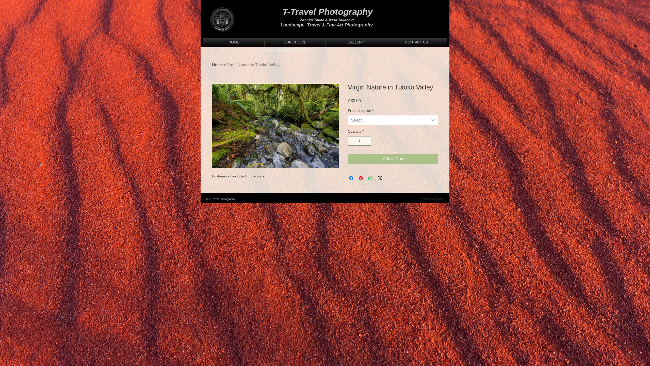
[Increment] (367, 140)
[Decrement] (352, 140)
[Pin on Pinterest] (361, 178)
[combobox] (393, 120)
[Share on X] (380, 178)
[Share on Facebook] (351, 178)
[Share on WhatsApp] (370, 178)
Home (217, 65)
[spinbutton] (359, 140)
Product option (360, 111)
